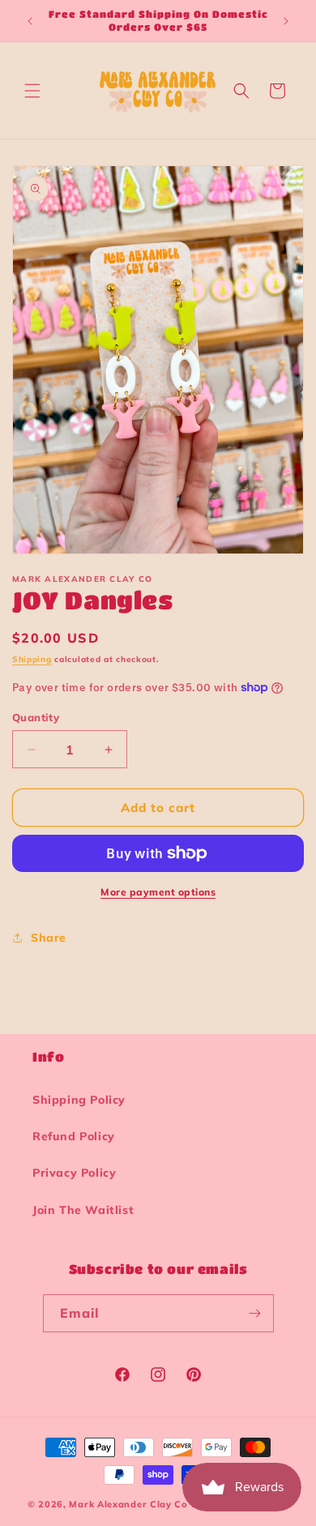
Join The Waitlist (83, 1210)
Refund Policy (73, 1136)
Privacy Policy (74, 1172)
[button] (32, 91)
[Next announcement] (286, 21)
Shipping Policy (79, 1099)
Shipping (32, 659)
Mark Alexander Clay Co (128, 1504)
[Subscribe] (255, 1313)
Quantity (35, 717)
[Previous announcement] (30, 21)
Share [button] (48, 937)
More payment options (158, 892)
